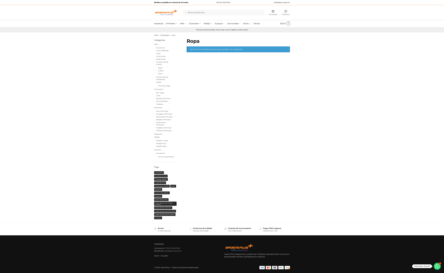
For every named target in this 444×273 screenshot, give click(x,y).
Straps (158, 82)
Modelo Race (161, 146)
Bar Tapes (160, 93)
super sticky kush (161, 199)
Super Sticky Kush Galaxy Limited (164, 203)
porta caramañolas (162, 193)
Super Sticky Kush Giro (163, 208)
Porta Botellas (162, 101)
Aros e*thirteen (162, 111)
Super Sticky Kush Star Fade (165, 211)
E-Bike (160, 71)
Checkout (286, 14)
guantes (158, 189)
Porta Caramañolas (166, 157)
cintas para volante (162, 186)
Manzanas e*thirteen (164, 117)
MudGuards (161, 59)
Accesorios (160, 48)
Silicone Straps (164, 86)
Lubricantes (161, 56)
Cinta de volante (161, 179)
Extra (160, 74)
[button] (437, 266)
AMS (156, 44)
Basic (160, 68)
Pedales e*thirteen (163, 120)
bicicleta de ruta (160, 176)
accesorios (159, 172)
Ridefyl (157, 137)
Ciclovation (164, 35)
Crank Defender (162, 51)
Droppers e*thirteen (164, 114)
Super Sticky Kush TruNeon (164, 214)
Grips (158, 53)
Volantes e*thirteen (164, 131)
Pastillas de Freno (163, 98)
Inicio (156, 35)
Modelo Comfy (162, 141)
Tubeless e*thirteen (164, 128)
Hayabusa (158, 134)
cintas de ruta (160, 183)
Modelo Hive (161, 143)
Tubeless (159, 104)
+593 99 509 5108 (222, 2)
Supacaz (157, 150)
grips (173, 186)
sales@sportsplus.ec (281, 2)
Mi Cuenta (273, 14)
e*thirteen (158, 108)
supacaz (158, 196)
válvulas (158, 218)
